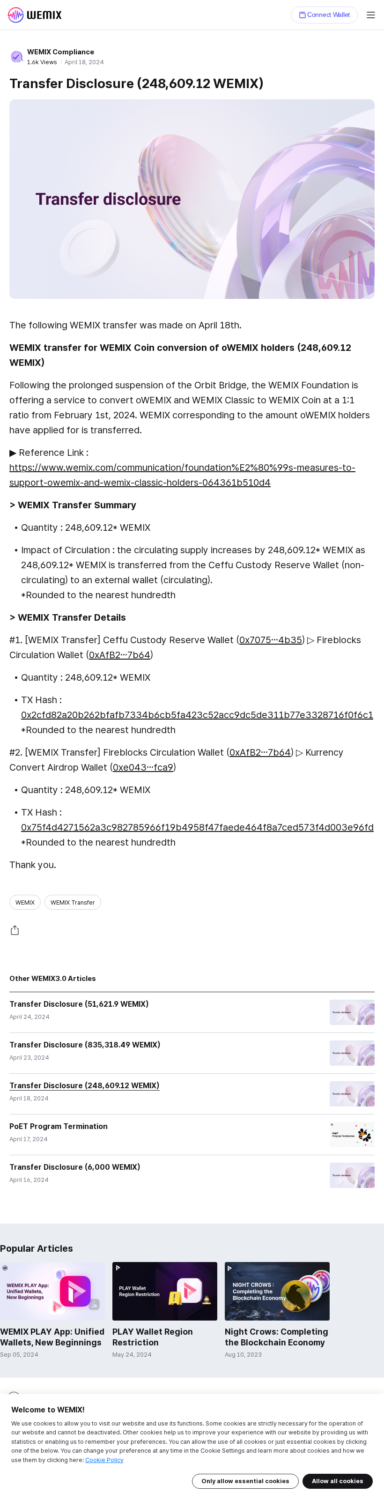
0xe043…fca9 (143, 767)
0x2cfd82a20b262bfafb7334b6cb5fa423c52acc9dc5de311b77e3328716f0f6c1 (197, 714)
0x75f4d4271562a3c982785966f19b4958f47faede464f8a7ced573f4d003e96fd (197, 827)
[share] (15, 930)
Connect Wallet (328, 14)
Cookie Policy (104, 1459)
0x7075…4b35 (270, 640)
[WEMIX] (34, 15)
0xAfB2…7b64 (119, 655)
